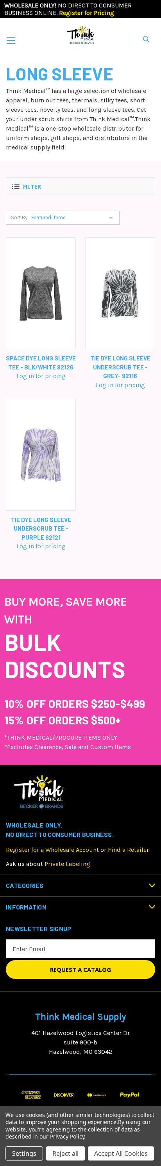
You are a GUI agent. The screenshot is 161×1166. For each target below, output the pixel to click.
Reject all (65, 1153)
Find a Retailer (128, 849)
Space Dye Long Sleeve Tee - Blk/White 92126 (41, 363)
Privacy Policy (67, 1136)
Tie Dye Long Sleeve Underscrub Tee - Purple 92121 (41, 528)
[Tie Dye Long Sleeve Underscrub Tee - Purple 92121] (40, 454)
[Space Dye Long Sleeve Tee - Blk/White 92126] (40, 293)
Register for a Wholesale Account (52, 849)
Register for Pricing (86, 12)
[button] (80, 186)
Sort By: (20, 217)
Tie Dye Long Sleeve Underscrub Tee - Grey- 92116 (120, 367)
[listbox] (74, 217)
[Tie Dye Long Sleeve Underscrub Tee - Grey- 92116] (120, 293)
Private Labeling (67, 864)
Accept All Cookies (121, 1153)
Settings (24, 1153)
